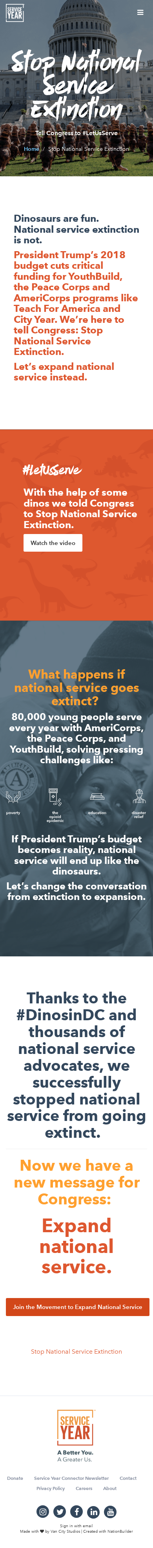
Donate (15, 1478)
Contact (128, 1478)
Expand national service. (76, 1246)
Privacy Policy (50, 1488)
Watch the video (53, 543)
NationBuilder (120, 1531)
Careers (84, 1488)
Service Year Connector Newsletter (71, 1478)
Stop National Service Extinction (76, 1351)
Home (31, 149)
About (110, 1488)
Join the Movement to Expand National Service (77, 1307)
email (88, 1526)
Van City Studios (65, 1531)
